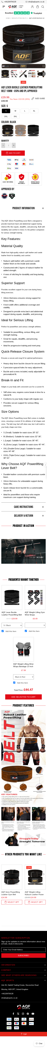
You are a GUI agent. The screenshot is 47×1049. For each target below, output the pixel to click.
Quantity (5, 140)
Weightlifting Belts (19, 18)
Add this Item (10, 631)
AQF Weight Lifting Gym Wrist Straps (35, 613)
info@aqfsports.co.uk (9, 998)
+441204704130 (7, 994)
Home (8, 18)
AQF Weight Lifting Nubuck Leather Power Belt (34, 894)
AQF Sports (12, 6)
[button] (5, 74)
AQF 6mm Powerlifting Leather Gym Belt (10, 893)
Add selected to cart (23, 697)
